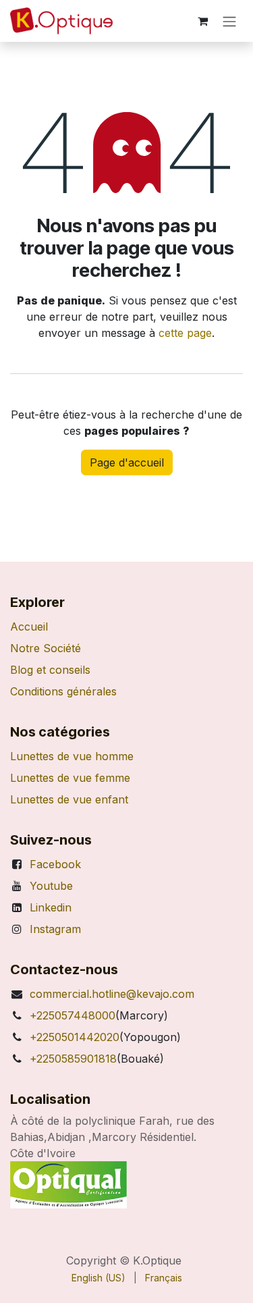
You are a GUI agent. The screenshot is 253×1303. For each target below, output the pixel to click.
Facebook (55, 864)
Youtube (51, 886)
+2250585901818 (73, 1058)
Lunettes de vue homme (72, 756)
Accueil (29, 626)
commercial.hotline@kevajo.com (112, 994)
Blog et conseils (50, 669)
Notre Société (45, 648)
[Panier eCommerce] (202, 20)
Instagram (55, 929)
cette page (185, 333)
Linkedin (51, 907)
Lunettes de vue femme (70, 778)
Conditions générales (63, 691)
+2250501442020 (74, 1037)
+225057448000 (72, 1015)
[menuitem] (98, 1278)
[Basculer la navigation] (229, 21)
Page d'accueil (127, 462)
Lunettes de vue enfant (69, 799)
